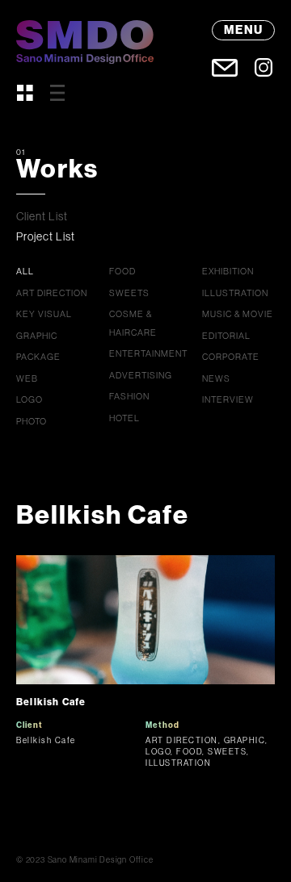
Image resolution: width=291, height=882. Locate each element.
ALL (25, 271)
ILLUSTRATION (235, 293)
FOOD (122, 271)
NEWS (216, 378)
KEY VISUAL (44, 314)
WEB (27, 378)
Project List (45, 236)
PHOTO (31, 421)
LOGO (29, 399)
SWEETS (129, 293)
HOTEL (124, 418)
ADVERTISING (140, 375)
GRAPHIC (36, 336)
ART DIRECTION (51, 293)
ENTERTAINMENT (148, 353)
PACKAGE (38, 357)
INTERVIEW (228, 399)
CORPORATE (230, 357)
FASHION (129, 396)
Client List (42, 216)
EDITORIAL (226, 336)
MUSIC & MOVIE (237, 314)
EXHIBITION (228, 271)
